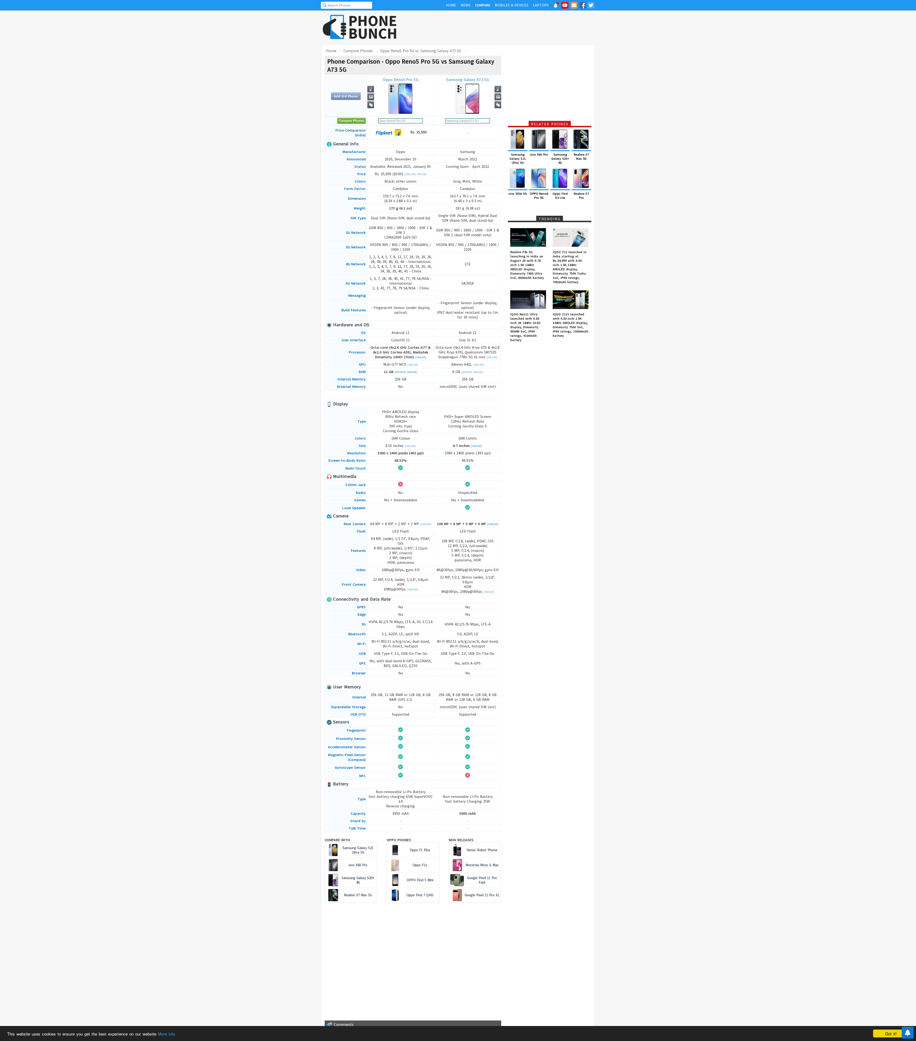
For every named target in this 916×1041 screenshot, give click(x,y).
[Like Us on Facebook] (582, 6)
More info (166, 1034)
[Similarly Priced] (415, 174)
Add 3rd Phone (346, 96)
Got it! (891, 1033)
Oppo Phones (399, 839)
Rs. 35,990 (418, 132)
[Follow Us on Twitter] (591, 6)
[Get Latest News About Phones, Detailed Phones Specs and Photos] (334, 27)
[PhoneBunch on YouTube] (564, 6)
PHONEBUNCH (372, 27)
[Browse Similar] (406, 372)
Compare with (337, 839)
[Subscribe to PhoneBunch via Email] (574, 6)
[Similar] (420, 357)
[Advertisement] (508, 27)
